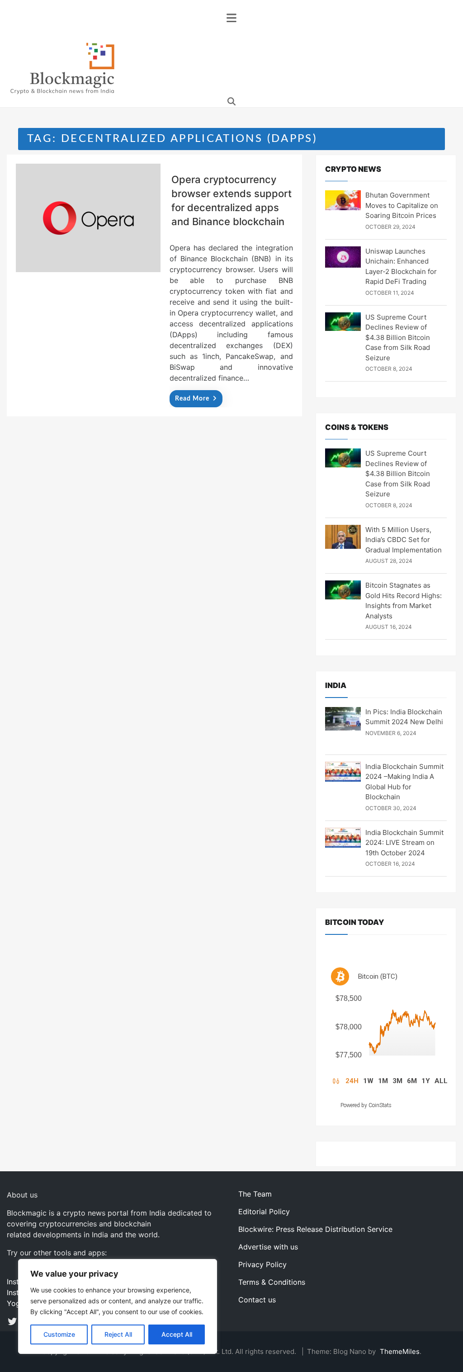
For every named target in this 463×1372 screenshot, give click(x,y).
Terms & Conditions (271, 1282)
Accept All (176, 1334)
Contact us (257, 1299)
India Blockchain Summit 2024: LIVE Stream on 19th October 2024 (404, 842)
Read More (192, 399)
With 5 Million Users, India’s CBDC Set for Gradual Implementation (403, 539)
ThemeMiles (400, 1351)
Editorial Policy (264, 1211)
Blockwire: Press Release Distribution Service (315, 1229)
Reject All (118, 1334)
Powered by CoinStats (366, 1105)
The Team (255, 1193)
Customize (59, 1334)
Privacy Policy (262, 1264)
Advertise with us (268, 1246)
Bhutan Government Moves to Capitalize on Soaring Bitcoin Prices (401, 205)
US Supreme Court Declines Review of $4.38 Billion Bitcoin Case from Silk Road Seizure (397, 337)
